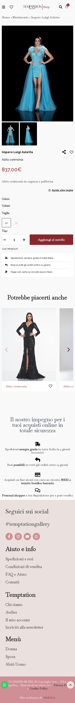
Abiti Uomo (15, 664)
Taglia (5, 213)
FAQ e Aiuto (16, 574)
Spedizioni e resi (19, 558)
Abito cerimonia (16, 386)
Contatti (12, 582)
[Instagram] (18, 536)
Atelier (11, 612)
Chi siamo (14, 604)
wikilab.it (49, 698)
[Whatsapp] (36, 536)
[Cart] (66, 7)
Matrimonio (21, 17)
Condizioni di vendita (23, 566)
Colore (6, 199)
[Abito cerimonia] (29, 344)
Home (6, 17)
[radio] (6, 222)
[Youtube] (27, 536)
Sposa (10, 656)
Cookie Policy (38, 688)
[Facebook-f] (9, 536)
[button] (6, 74)
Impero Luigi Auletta (45, 17)
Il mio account (17, 619)
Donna (11, 648)
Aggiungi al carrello (51, 240)
